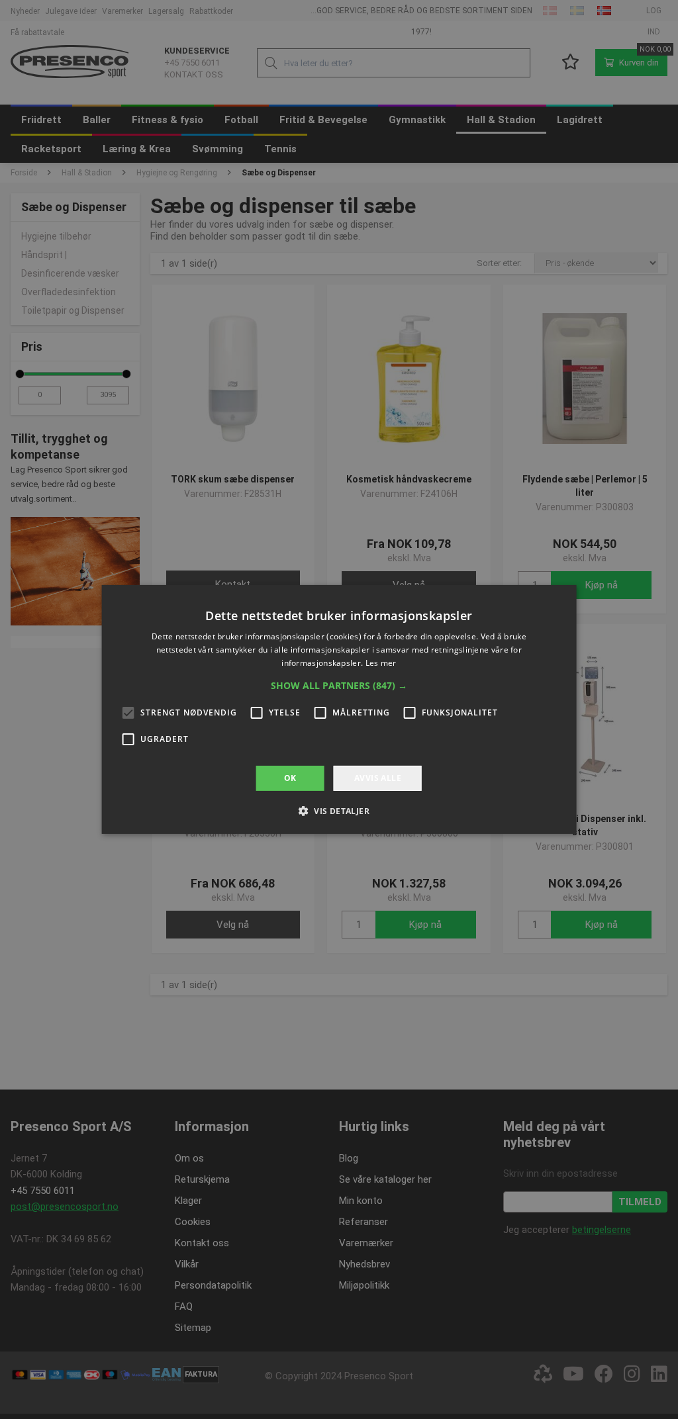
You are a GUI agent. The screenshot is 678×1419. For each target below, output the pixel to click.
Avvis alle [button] (377, 778)
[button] (339, 686)
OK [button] (290, 778)
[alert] (339, 709)
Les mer (381, 662)
